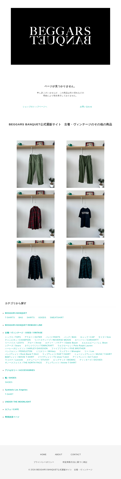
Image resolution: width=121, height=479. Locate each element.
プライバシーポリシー (44, 462)
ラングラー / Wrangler (70, 351)
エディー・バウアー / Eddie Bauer (61, 343)
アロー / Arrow (34, 343)
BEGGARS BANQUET (16, 313)
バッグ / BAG (70, 337)
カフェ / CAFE (12, 409)
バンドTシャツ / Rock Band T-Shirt (22, 354)
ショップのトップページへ (35, 107)
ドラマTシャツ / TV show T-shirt (53, 357)
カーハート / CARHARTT (87, 340)
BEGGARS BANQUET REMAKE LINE (23, 325)
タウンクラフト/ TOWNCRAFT (39, 346)
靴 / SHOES (10, 378)
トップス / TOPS (13, 337)
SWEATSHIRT (57, 317)
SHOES (8, 382)
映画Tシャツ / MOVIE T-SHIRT (19, 357)
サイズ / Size (104, 337)
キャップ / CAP (87, 337)
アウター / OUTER (33, 337)
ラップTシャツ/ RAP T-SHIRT (56, 354)
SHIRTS (31, 317)
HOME (43, 454)
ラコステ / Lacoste (14, 360)
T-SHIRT (9, 394)
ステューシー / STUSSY (38, 360)
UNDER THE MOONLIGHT (18, 402)
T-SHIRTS (10, 317)
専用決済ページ (12, 417)
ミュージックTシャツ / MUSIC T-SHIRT (93, 354)
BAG (21, 317)
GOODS (42, 317)
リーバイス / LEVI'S (14, 343)
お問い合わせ (86, 107)
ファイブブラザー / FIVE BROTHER (69, 348)
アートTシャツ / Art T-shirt (85, 357)
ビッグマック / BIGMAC (64, 360)
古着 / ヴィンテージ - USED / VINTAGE (24, 333)
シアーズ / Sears (13, 346)
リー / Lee (89, 351)
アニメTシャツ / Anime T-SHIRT (61, 363)
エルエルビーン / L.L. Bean (95, 343)
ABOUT (58, 454)
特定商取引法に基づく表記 (75, 462)
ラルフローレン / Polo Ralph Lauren (75, 346)
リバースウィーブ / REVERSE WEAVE (53, 340)
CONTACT (76, 454)
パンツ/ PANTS (53, 337)
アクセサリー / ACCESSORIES (20, 370)
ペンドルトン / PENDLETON (18, 351)
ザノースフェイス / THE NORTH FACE (23, 363)
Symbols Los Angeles (16, 390)
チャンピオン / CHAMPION (18, 340)
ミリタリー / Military (46, 351)
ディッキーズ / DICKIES (91, 360)
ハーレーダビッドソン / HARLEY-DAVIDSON (26, 348)
